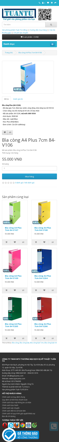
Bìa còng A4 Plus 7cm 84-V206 (42, 325)
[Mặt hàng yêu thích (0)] (48, 3)
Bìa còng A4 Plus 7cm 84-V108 (42, 228)
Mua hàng (29, 176)
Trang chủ (9, 52)
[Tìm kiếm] (51, 24)
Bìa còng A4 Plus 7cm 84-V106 (30, 52)
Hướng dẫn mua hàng (38, 30)
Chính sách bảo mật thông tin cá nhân (16, 402)
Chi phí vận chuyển (21, 33)
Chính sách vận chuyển (10, 408)
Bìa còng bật (24, 343)
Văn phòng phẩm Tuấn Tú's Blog (14, 30)
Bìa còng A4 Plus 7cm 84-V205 (13, 325)
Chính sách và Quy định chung (13, 397)
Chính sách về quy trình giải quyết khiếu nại (18, 413)
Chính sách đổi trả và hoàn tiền (14, 411)
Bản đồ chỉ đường (8, 416)
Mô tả (6, 99)
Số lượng (5, 164)
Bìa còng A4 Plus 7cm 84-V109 (13, 277)
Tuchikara (26, 387)
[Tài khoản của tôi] (43, 3)
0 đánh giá (19, 183)
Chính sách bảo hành (10, 405)
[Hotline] (39, 3)
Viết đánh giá (29, 183)
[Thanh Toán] (55, 3)
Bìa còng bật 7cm (37, 343)
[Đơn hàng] (52, 3)
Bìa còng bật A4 (50, 343)
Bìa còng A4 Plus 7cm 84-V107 (13, 228)
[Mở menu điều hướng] (52, 44)
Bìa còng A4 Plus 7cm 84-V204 (42, 277)
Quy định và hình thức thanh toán (14, 400)
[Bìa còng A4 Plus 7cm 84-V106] (28, 77)
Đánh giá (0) (18, 99)
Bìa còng (15, 343)
